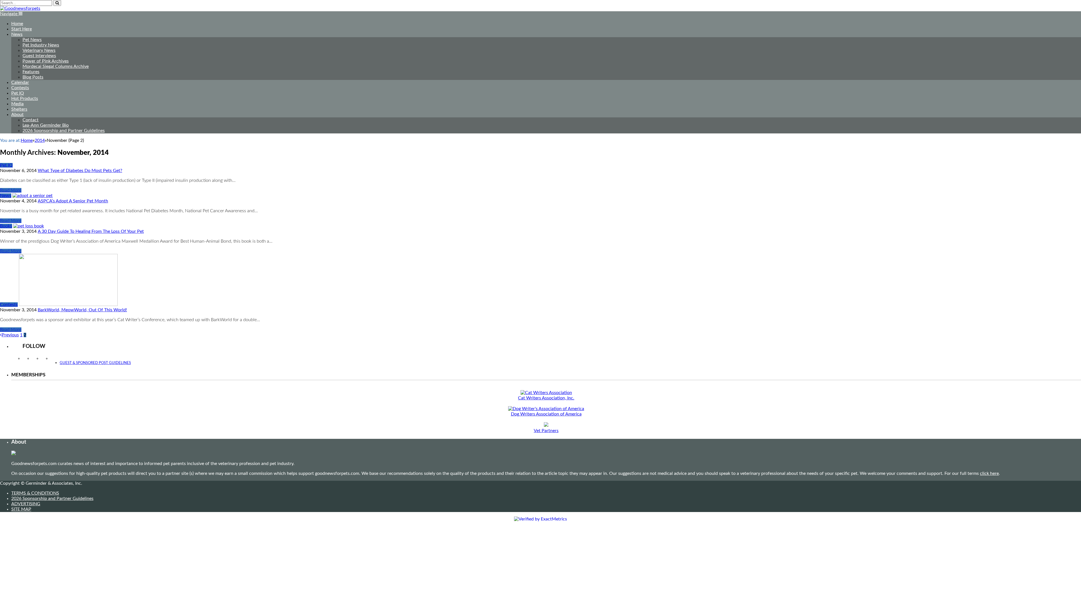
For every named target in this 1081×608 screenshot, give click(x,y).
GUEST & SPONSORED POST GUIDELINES (95, 363)
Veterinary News (39, 50)
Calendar (20, 82)
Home (17, 23)
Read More (10, 190)
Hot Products (24, 98)
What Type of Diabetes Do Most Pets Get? (80, 170)
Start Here (21, 29)
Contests (20, 88)
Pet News (32, 39)
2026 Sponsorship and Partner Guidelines (64, 130)
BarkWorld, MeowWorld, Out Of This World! (82, 310)
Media (17, 104)
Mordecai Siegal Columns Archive (56, 66)
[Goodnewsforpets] (20, 8)
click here (989, 473)
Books (6, 226)
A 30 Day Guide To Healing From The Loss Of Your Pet (91, 231)
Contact (31, 120)
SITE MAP (21, 509)
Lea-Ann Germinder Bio (46, 125)
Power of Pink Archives (46, 61)
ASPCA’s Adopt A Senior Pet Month (73, 201)
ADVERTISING (25, 504)
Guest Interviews (39, 55)
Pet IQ (17, 93)
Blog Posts (33, 77)
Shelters (19, 109)
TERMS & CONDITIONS (35, 493)
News (17, 34)
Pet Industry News (41, 45)
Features (31, 72)
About (17, 114)
